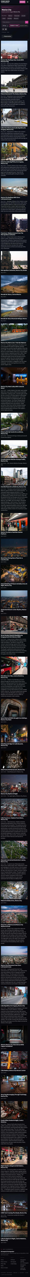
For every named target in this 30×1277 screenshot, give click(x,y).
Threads (15, 1272)
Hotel (4, 18)
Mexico (10, 16)
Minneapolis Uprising (23, 1260)
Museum (16, 18)
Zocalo (23, 16)
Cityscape (16, 16)
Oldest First (23, 25)
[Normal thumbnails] (3, 29)
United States (13, 1263)
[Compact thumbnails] (5, 29)
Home (2, 1259)
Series (2, 1265)
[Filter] (26, 22)
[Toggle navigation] (27, 2)
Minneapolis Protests (23, 1265)
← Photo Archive (7, 36)
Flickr (26, 1272)
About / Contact (4, 1267)
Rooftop (10, 18)
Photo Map (3, 1263)
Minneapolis (13, 1261)
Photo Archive (4, 1261)
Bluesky (22, 1272)
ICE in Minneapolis (24, 1263)
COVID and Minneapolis (23, 1268)
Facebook (3, 1272)
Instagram (9, 1272)
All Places (13, 1259)
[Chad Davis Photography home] (10, 2)
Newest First (14, 25)
